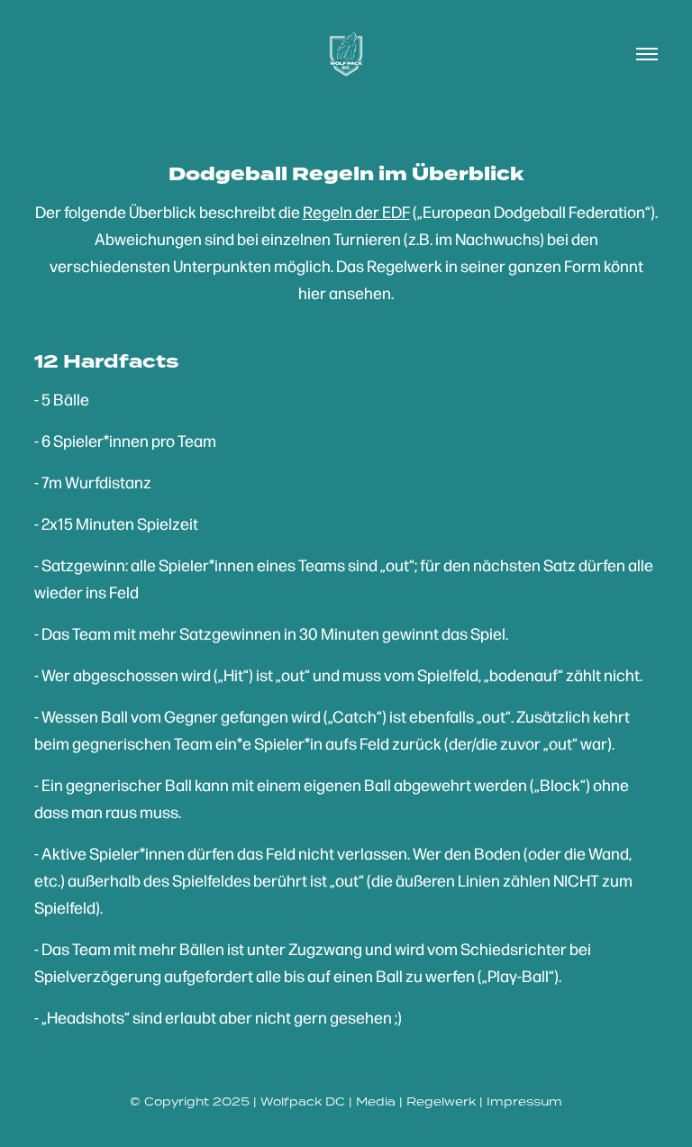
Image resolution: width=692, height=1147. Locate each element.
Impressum (524, 1101)
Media (376, 1101)
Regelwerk (441, 1101)
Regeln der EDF (356, 211)
